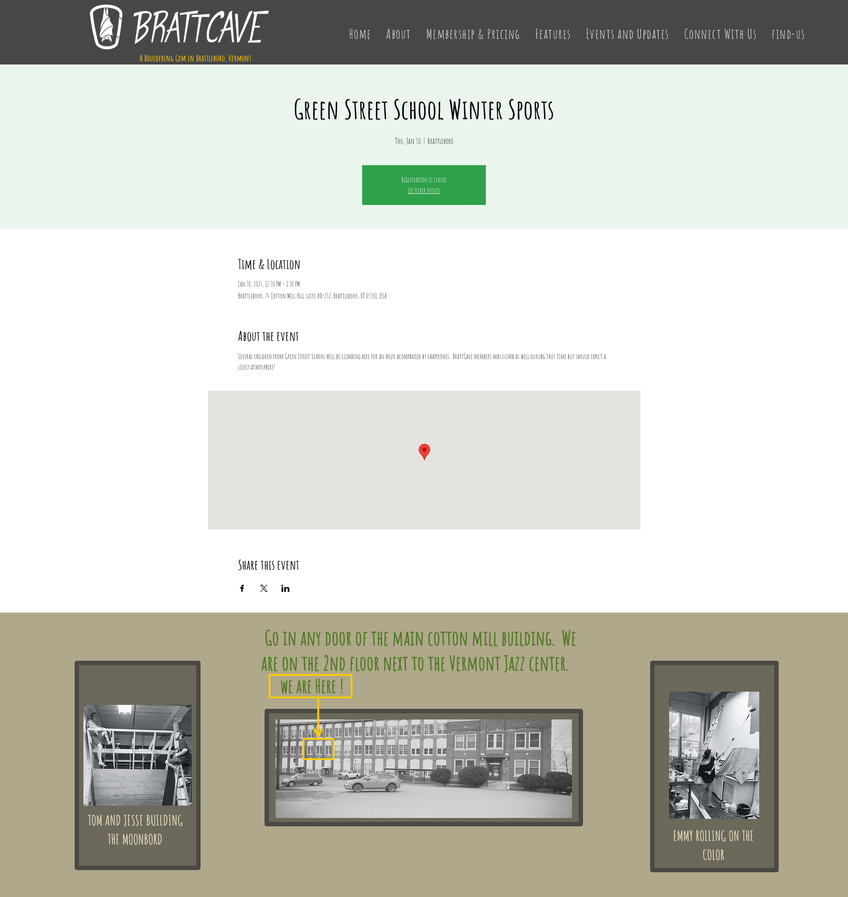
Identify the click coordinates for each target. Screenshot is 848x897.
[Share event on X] (264, 588)
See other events (424, 190)
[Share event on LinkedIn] (285, 588)
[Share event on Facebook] (242, 588)
